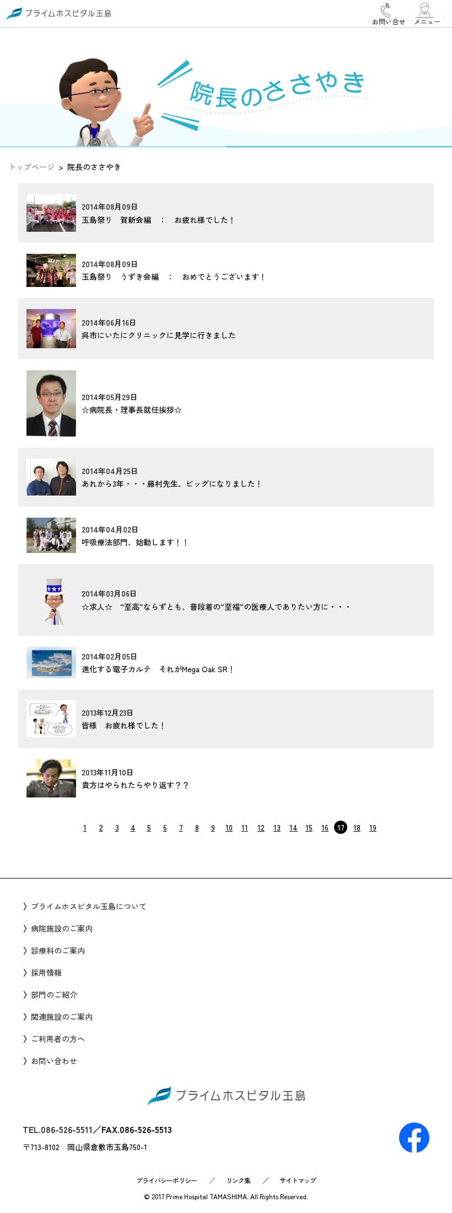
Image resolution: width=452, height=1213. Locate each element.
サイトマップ (297, 1180)
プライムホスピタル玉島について (89, 906)
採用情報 (46, 972)
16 (325, 827)
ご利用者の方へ (58, 1038)
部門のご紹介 (54, 994)
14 (293, 827)
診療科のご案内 (58, 950)
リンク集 (238, 1180)
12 (261, 827)
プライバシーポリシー (166, 1180)
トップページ (31, 166)
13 (277, 827)
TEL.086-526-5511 (58, 1129)
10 (229, 827)
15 (309, 827)
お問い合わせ (54, 1060)
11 (244, 827)
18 (356, 827)
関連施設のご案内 (62, 1016)
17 (341, 827)
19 (372, 827)
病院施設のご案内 (62, 928)
